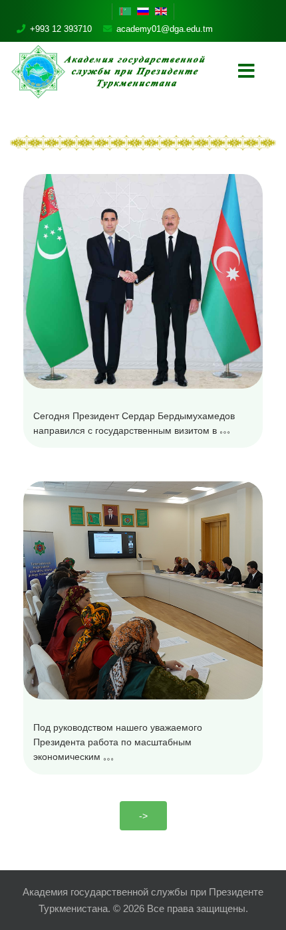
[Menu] (246, 72)
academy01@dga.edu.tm (164, 29)
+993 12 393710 (61, 29)
